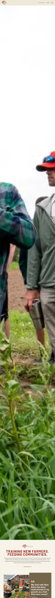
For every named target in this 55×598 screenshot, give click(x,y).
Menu (52, 3)
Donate (47, 2)
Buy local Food (41, 2)
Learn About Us (27, 566)
